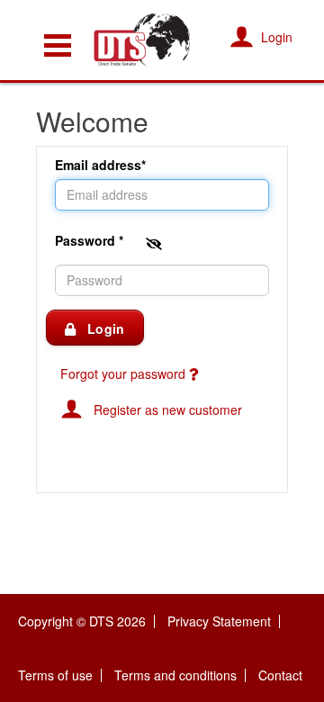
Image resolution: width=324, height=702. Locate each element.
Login (100, 329)
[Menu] (57, 45)
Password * (91, 239)
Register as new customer (162, 409)
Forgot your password (124, 373)
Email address (98, 165)
